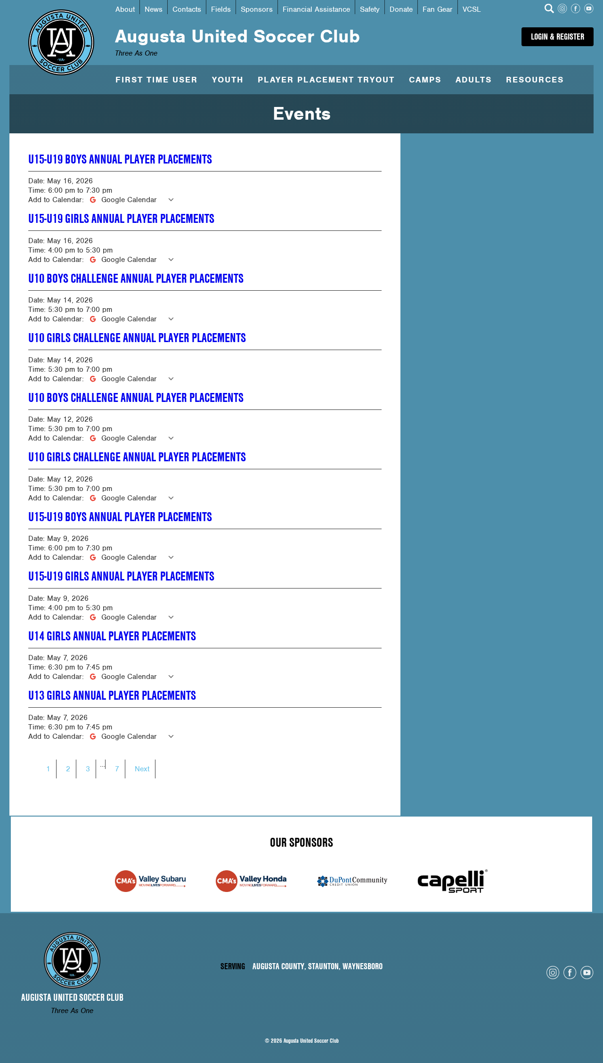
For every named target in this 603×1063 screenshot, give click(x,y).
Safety (370, 9)
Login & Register (557, 36)
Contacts (186, 9)
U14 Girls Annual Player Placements (112, 636)
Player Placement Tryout (326, 79)
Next (142, 769)
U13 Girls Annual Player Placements (112, 695)
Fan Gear (438, 9)
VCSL (472, 9)
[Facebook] (575, 10)
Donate (401, 9)
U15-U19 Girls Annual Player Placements (121, 219)
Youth (228, 79)
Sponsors (257, 9)
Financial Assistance (316, 9)
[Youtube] (589, 10)
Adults (474, 79)
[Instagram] (562, 10)
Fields (221, 9)
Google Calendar (129, 199)
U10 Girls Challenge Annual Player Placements (137, 338)
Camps (425, 79)
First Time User (156, 79)
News (154, 9)
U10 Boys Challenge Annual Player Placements (136, 278)
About (125, 9)
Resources (535, 79)
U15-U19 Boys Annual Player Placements (120, 159)
